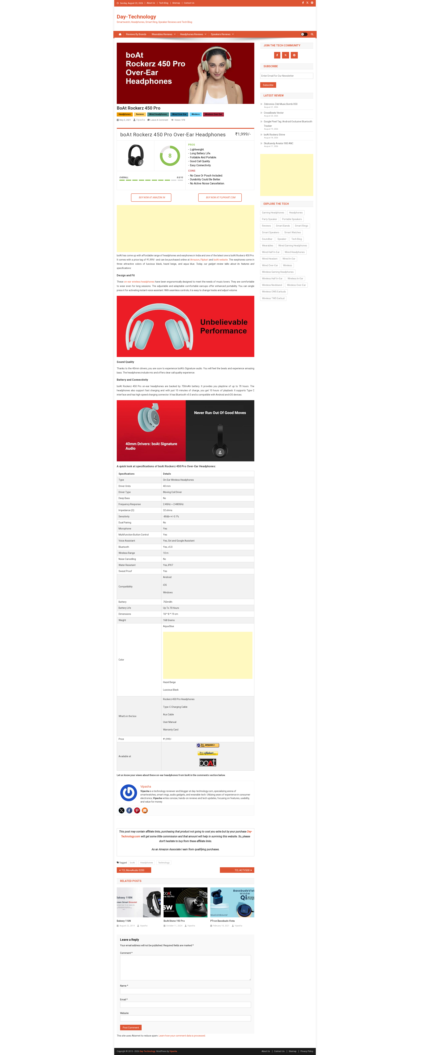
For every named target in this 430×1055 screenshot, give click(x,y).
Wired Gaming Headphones (292, 245)
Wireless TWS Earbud (273, 298)
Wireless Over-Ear (213, 114)
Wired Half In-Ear (271, 252)
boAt (132, 862)
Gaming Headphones (273, 212)
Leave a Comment (159, 120)
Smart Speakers (270, 232)
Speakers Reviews (220, 34)
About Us (151, 3)
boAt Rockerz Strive (274, 134)
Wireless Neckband (272, 285)
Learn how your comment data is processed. (182, 1035)
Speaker (281, 239)
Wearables (267, 245)
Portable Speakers (292, 219)
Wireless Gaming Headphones (278, 272)
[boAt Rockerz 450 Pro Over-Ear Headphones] (135, 155)
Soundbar (267, 239)
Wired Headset (269, 258)
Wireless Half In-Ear (272, 278)
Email (124, 999)
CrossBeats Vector (274, 112)
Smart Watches (292, 232)
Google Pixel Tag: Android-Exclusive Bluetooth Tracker (288, 123)
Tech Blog (163, 3)
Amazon (195, 259)
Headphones (125, 114)
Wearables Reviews (162, 34)
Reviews (140, 114)
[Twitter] (122, 810)
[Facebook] (129, 810)
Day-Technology (136, 16)
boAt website (221, 259)
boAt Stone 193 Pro (174, 921)
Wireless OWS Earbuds (274, 291)
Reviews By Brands (136, 34)
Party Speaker (269, 219)
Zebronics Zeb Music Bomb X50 (280, 104)
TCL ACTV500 (242, 870)
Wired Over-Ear (179, 114)
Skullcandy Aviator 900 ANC (278, 143)
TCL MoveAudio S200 (132, 870)
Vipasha (140, 119)
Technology (163, 862)
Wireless (196, 114)
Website (124, 1013)
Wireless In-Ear (295, 278)
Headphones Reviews (191, 34)
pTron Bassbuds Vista (222, 921)
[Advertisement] (185, 228)
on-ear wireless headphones (139, 281)
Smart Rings (301, 225)
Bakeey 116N (124, 921)
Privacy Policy (306, 1051)
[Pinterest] (137, 810)
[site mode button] (304, 34)
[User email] (145, 810)
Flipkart (204, 259)
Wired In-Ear (289, 258)
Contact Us (189, 3)
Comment (126, 953)
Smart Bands (283, 225)
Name (124, 985)
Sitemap (176, 3)
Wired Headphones (158, 114)
